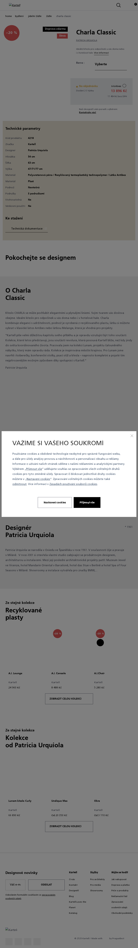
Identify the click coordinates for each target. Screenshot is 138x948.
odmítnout (19, 484)
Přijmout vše (34, 469)
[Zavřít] (132, 435)
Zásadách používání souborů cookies (73, 484)
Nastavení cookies (38, 479)
